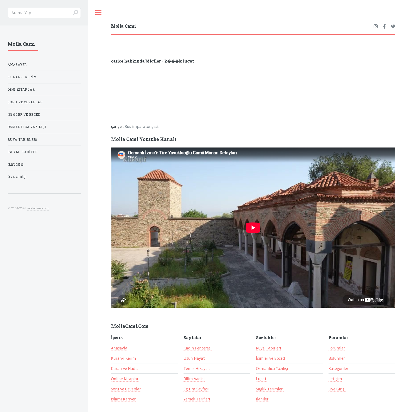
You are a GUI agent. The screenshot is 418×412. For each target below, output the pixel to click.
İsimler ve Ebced (270, 358)
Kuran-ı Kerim (123, 358)
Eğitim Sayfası (196, 389)
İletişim (335, 378)
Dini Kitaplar (21, 89)
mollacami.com (38, 208)
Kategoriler (338, 368)
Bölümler (337, 358)
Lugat (261, 378)
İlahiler (262, 399)
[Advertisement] (168, 95)
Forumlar (337, 348)
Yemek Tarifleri (197, 399)
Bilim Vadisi (194, 378)
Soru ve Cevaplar (126, 389)
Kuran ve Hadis (124, 368)
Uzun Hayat (194, 358)
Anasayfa (119, 348)
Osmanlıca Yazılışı (272, 368)
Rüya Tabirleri (268, 348)
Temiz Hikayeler (198, 368)
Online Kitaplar (124, 378)
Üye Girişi (337, 389)
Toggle (98, 12)
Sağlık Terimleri (270, 389)
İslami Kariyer (123, 399)
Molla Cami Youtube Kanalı (143, 139)
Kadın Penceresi (198, 348)
